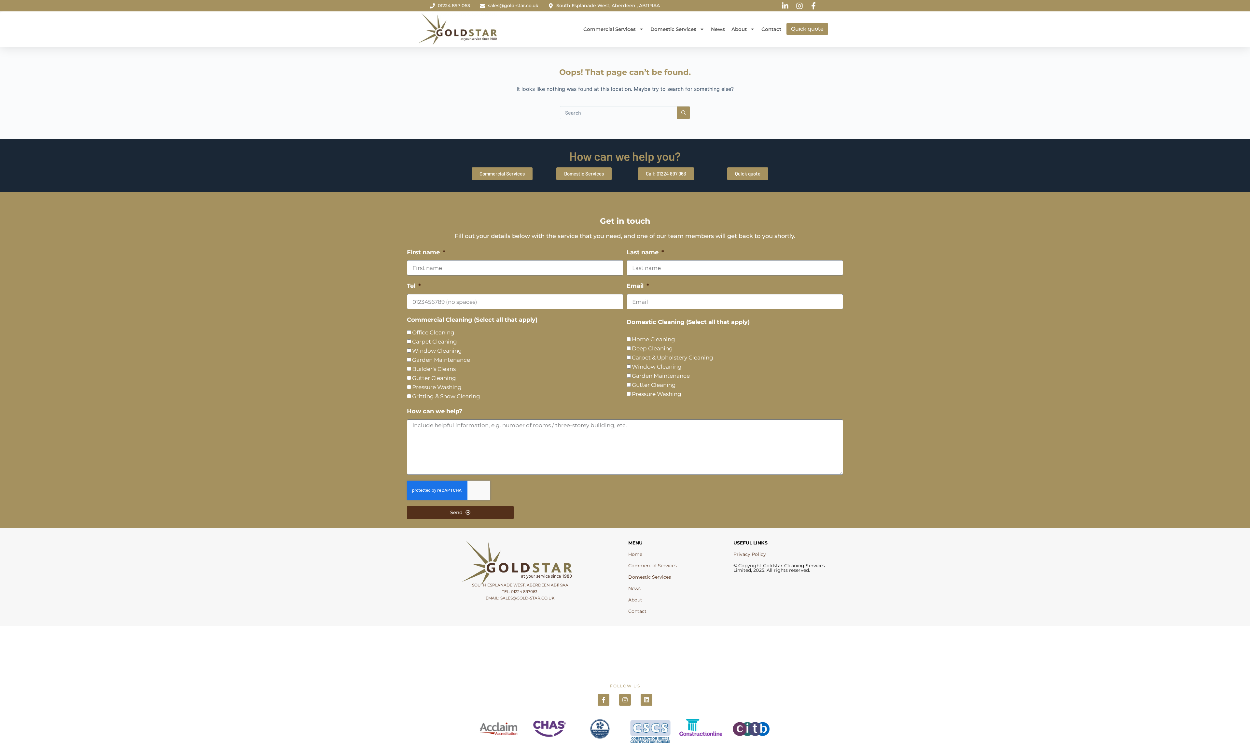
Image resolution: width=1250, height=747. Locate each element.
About (739, 29)
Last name (643, 252)
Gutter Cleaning (434, 378)
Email (636, 285)
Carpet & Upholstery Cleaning (672, 357)
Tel (412, 285)
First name (424, 252)
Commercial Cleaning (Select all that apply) (472, 319)
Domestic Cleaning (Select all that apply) (688, 322)
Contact (771, 29)
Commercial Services (609, 29)
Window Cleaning (437, 350)
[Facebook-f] (603, 700)
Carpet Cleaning (434, 341)
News (718, 29)
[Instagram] (625, 700)
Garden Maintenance (441, 360)
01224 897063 (524, 591)
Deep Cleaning (652, 348)
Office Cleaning (433, 332)
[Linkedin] (646, 700)
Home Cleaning (653, 339)
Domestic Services (673, 29)
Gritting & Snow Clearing (446, 396)
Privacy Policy (749, 554)
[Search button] (683, 112)
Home (635, 554)
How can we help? (435, 411)
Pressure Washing (437, 387)
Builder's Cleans (434, 369)
